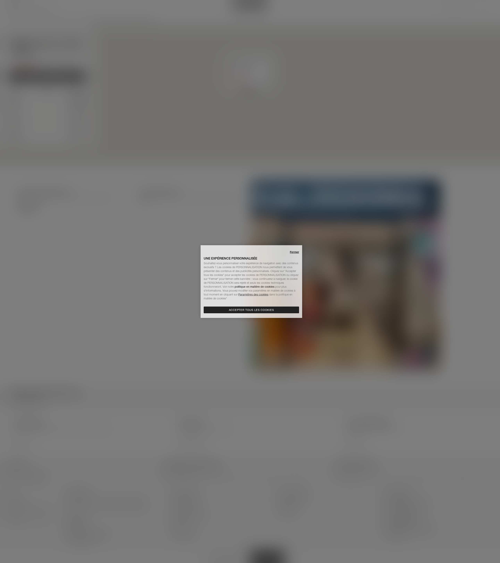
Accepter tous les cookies (251, 310)
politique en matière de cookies (255, 286)
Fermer (294, 251)
